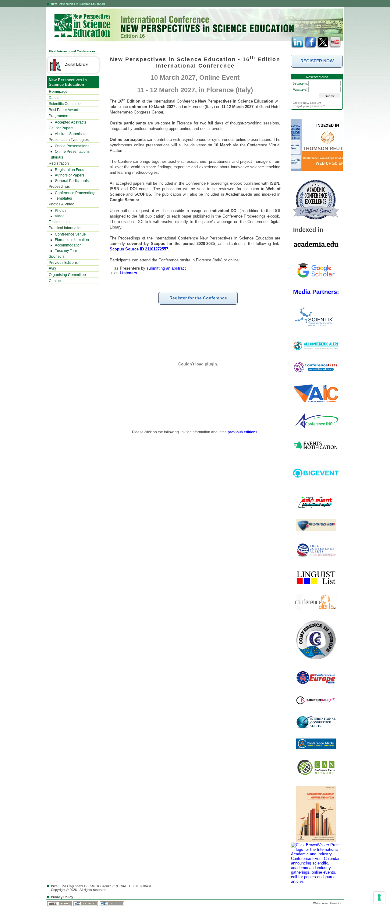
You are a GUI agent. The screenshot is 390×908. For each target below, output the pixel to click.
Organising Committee (67, 275)
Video (60, 216)
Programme (58, 116)
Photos (60, 210)
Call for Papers (61, 128)
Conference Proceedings (75, 193)
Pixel (54, 886)
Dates (53, 98)
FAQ (52, 269)
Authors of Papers (69, 175)
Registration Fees (69, 170)
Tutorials (56, 157)
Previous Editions (63, 262)
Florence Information (72, 240)
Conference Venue (70, 234)
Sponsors (57, 256)
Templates (63, 198)
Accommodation (68, 245)
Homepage (58, 91)
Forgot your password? (309, 106)
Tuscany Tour (66, 251)
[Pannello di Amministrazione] (60, 903)
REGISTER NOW (317, 60)
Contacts (56, 281)
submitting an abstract (166, 268)
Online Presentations (72, 151)
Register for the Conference (198, 297)
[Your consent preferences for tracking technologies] (379, 897)
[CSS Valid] (112, 903)
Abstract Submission (72, 134)
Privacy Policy (62, 897)
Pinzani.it (335, 903)
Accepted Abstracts (70, 122)
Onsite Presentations (72, 146)
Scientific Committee (66, 104)
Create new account (307, 102)
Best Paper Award (63, 110)
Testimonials (59, 222)
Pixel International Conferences (72, 51)
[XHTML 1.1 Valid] (86, 903)
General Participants (72, 181)
